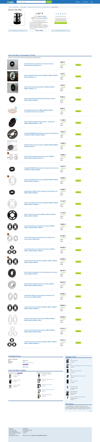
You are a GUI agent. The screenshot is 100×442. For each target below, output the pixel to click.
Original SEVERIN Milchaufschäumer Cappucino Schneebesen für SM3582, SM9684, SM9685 (41, 168)
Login (91, 2)
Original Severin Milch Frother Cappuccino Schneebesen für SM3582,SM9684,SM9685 (40, 192)
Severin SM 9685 (16, 374)
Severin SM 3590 (73, 386)
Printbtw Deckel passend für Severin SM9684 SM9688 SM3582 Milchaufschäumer (41, 145)
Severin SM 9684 (16, 385)
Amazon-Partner (28, 435)
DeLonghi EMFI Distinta (46, 394)
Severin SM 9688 (73, 360)
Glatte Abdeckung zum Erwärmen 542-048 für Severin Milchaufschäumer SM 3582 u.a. (39, 64)
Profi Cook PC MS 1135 (46, 374)
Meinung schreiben (60, 23)
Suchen (49, 2)
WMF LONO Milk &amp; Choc (48, 379)
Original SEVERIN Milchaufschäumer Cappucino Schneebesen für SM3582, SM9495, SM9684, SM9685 (41, 134)
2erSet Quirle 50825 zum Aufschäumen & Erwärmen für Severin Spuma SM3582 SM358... (39, 296)
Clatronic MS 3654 (74, 381)
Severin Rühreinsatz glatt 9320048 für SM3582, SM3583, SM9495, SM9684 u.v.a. (39, 87)
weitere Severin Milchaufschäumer (26, 366)
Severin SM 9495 (16, 380)
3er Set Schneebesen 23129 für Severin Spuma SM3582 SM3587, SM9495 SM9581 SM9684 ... (39, 249)
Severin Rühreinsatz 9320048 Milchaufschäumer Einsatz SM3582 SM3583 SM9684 (39, 99)
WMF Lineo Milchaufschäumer (48, 389)
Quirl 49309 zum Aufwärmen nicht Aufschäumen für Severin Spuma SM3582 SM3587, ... (40, 273)
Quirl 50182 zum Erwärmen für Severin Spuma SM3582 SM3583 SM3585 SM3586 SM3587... (39, 284)
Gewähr (89, 408)
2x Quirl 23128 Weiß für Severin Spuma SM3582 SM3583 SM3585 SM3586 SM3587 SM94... (39, 319)
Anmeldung (85, 2)
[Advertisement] (50, 43)
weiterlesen (33, 28)
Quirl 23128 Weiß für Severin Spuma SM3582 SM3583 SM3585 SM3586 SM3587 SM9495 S (41, 180)
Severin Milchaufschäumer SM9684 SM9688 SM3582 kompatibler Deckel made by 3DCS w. (38, 111)
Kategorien (78, 2)
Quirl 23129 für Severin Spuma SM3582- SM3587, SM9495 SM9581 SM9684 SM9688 (39, 215)
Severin (24, 362)
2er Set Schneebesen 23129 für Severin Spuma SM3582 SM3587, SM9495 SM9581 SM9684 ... (39, 226)
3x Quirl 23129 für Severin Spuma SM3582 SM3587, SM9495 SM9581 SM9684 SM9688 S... (40, 342)
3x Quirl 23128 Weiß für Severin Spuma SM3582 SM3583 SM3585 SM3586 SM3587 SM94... (39, 331)
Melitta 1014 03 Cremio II (47, 384)
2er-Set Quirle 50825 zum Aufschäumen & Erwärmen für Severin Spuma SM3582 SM (39, 238)
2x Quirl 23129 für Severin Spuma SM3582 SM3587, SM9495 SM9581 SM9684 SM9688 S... (40, 307)
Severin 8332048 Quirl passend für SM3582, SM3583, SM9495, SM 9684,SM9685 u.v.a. (41, 76)
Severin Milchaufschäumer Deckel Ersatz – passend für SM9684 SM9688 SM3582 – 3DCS (39, 122)
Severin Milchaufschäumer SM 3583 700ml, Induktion (81, 365)
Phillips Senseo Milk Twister (76, 370)
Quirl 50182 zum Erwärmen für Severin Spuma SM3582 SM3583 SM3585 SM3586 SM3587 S (39, 157)
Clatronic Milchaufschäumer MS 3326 (77, 376)
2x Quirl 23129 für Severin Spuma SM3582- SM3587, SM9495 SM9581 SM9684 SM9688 (40, 261)
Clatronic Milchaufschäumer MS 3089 (77, 396)
